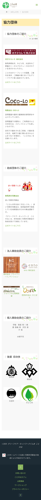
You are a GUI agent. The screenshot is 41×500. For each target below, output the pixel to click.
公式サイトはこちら (12, 82)
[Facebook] (20, 495)
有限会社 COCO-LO (12, 110)
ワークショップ (21, 485)
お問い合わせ (20, 473)
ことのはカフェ (21, 477)
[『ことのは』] (10, 5)
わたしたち (15, 12)
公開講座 (20, 481)
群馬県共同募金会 (12, 196)
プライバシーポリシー (20, 489)
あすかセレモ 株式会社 (14, 59)
